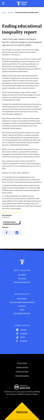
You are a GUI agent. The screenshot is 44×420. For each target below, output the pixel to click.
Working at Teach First (22, 282)
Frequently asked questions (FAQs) (22, 302)
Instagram (24, 333)
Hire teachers (22, 298)
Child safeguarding (22, 376)
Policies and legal (22, 371)
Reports (10, 12)
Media (22, 309)
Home (4, 12)
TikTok (22, 337)
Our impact (22, 274)
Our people (22, 278)
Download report (9, 222)
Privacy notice (22, 363)
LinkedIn (23, 329)
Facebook (23, 341)
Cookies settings (22, 367)
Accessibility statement (22, 313)
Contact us (22, 306)
